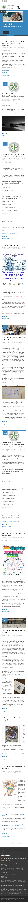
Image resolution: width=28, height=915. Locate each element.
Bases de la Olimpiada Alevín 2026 (12, 825)
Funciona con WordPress (6, 899)
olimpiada (20, 161)
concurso (16, 99)
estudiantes (11, 161)
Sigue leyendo (5, 70)
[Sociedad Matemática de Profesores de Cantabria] (10, 7)
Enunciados (4, 385)
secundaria (16, 343)
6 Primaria (9, 771)
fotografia (20, 99)
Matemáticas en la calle (10, 245)
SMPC (7, 250)
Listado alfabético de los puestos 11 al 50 (10, 233)
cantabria (13, 99)
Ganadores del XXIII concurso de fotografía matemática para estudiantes (13, 43)
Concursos (22, 47)
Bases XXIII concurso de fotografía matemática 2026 (13, 753)
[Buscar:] (13, 850)
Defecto (3, 99)
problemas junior (5, 162)
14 (14, 843)
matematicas (4, 50)
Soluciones (19, 385)
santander (12, 343)
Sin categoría (7, 99)
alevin (18, 448)
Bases (6, 600)
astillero (14, 248)
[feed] (6, 1)
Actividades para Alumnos (15, 47)
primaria (23, 449)
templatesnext (23, 899)
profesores (8, 100)
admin (10, 50)
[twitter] (4, 1)
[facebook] (2, 1)
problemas (9, 343)
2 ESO (18, 159)
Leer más (6, 32)
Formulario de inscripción (14, 590)
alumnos (20, 159)
